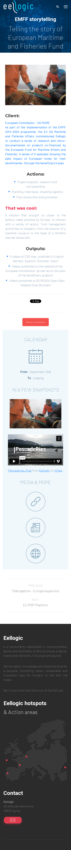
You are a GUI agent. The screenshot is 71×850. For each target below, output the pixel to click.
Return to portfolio (35, 322)
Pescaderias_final (20, 470)
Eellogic (44, 470)
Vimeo (58, 470)
